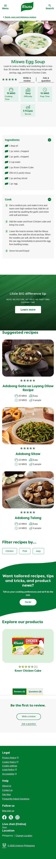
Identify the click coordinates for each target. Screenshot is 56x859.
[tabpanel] (28, 716)
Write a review (29, 716)
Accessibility (8, 774)
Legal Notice (8, 769)
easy (38, 551)
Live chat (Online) (14, 824)
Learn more (28, 309)
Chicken (10, 551)
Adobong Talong (28, 518)
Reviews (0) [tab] (19, 691)
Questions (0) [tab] (35, 691)
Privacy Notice (9, 758)
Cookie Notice (9, 762)
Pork (25, 551)
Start (4, 827)
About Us (6, 786)
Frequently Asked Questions (15, 799)
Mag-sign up (8, 811)
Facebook (4, 817)
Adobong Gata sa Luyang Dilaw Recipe (28, 388)
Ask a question (29, 724)
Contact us (7, 790)
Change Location (24, 836)
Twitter (11, 817)
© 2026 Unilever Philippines (21, 846)
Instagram (17, 817)
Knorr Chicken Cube (28, 671)
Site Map (6, 794)
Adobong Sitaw (28, 454)
